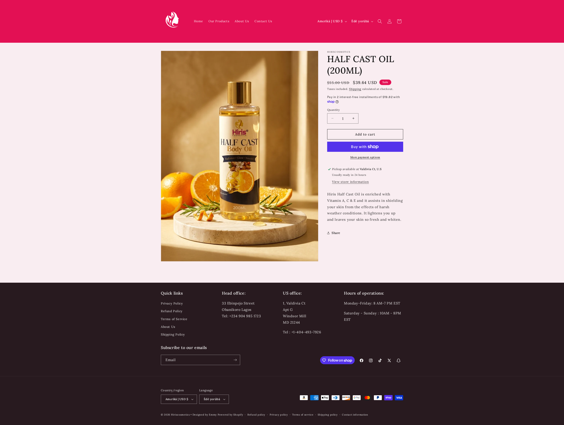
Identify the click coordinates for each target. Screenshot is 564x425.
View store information (350, 182)
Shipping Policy (173, 334)
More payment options (365, 157)
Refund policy (256, 414)
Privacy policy (279, 414)
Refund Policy (172, 311)
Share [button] (336, 233)
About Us (168, 327)
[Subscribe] (235, 360)
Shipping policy (328, 414)
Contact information (355, 414)
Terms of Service (174, 319)
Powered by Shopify (230, 414)
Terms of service (302, 414)
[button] (380, 21)
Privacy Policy (172, 303)
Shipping (355, 89)
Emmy (213, 414)
